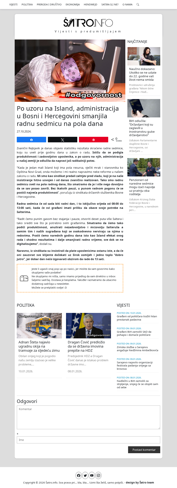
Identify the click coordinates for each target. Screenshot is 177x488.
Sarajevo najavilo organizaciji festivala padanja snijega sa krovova (135, 365)
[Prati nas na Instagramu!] (98, 475)
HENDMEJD (90, 4)
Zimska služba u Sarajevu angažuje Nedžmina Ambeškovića (137, 348)
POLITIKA (27, 4)
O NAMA (127, 4)
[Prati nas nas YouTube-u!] (92, 475)
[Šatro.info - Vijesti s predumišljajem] (88, 22)
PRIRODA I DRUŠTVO (49, 4)
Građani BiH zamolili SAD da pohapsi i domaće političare (134, 333)
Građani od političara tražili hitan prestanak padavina (137, 317)
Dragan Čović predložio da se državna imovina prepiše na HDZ (86, 346)
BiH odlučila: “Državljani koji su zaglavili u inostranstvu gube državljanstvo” (142, 128)
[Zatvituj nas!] (85, 475)
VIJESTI (13, 4)
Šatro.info (51, 482)
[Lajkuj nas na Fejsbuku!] (79, 475)
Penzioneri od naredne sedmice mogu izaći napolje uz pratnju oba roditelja (142, 187)
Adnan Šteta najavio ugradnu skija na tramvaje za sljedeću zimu (39, 346)
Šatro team (146, 482)
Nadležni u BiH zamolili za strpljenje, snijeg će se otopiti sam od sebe (137, 384)
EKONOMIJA (73, 4)
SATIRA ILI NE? (109, 4)
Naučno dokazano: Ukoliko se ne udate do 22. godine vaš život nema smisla (142, 74)
